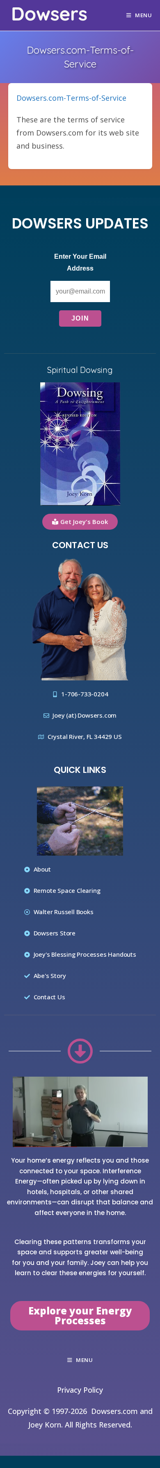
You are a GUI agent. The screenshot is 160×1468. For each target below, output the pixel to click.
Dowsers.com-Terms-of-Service (71, 98)
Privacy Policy (80, 1390)
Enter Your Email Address (80, 262)
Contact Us (80, 545)
